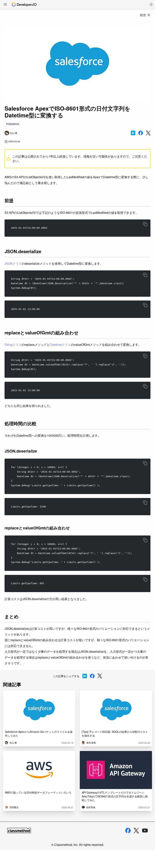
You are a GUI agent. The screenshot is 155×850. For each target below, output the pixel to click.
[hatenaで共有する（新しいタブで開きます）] (133, 133)
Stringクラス (13, 344)
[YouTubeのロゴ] (145, 830)
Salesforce (13, 123)
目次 (143, 15)
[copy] (145, 224)
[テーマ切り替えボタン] (151, 4)
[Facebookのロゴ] (128, 830)
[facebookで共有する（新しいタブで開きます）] (140, 133)
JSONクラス (13, 263)
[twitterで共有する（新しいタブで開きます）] (148, 133)
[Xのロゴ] (136, 830)
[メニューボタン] (5, 5)
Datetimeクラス (60, 344)
